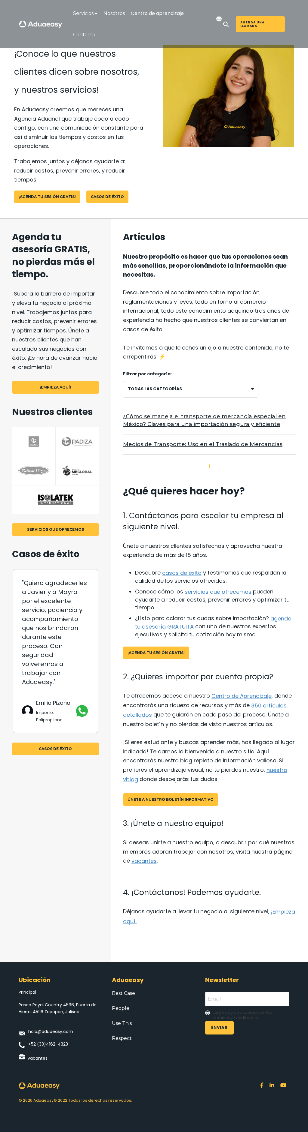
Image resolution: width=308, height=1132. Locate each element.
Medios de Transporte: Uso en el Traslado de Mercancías (202, 444)
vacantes (144, 861)
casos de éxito (107, 196)
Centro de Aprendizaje (241, 696)
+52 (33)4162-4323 (48, 1044)
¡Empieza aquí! (55, 387)
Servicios (83, 13)
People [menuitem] (120, 1008)
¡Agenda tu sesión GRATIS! (47, 196)
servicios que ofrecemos (55, 529)
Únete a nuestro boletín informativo (171, 799)
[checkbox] (247, 1012)
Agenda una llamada (252, 24)
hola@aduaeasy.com (50, 1031)
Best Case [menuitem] (123, 993)
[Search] (226, 24)
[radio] (247, 1012)
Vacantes (37, 1058)
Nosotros (114, 13)
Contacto (84, 35)
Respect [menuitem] (122, 1038)
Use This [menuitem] (122, 1023)
